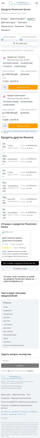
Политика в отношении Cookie (11, 388)
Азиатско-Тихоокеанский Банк (13, 345)
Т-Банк (5, 307)
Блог (28, 394)
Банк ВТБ (6, 317)
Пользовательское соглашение (11, 386)
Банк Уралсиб (8, 331)
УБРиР (5, 338)
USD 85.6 (4, 414)
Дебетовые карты (8, 22)
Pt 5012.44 (24, 412)
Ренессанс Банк (13, 60)
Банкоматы (22, 22)
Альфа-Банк (7, 310)
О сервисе (5, 398)
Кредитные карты (18, 18)
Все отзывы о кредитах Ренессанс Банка (20, 263)
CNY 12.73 (21, 414)
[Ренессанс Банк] (15, 233)
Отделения (19, 26)
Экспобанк (7, 342)
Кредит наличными (16, 95)
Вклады (4, 18)
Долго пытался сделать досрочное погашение (12, 239)
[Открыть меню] (3, 3)
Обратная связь (18, 394)
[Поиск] (36, 3)
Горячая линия (7, 26)
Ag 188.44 (15, 412)
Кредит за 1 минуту (16, 57)
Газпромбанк (8, 314)
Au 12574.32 (5, 412)
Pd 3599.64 (33, 412)
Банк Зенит (7, 328)
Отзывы (28, 26)
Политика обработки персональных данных (19, 402)
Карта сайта (6, 394)
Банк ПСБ (6, 321)
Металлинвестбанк (9, 335)
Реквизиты (5, 30)
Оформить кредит (23, 87)
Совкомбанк (7, 324)
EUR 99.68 (13, 414)
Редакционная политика (21, 398)
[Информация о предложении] (4, 87)
